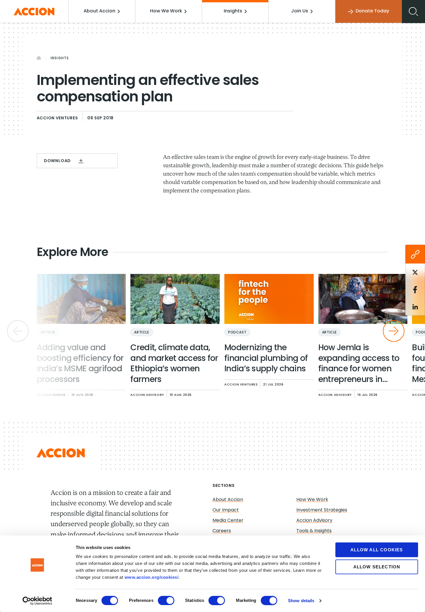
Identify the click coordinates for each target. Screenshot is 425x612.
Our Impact (225, 510)
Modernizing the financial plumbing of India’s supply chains (266, 358)
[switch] (166, 600)
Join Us (299, 11)
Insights (233, 11)
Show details (301, 600)
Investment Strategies (321, 510)
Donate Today (372, 11)
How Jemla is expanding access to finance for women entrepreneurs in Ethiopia (359, 364)
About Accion (99, 11)
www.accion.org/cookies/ (152, 577)
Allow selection (376, 566)
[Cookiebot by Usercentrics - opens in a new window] (37, 600)
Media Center (227, 520)
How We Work (166, 11)
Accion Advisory (314, 520)
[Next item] (393, 331)
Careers (221, 531)
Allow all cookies (376, 549)
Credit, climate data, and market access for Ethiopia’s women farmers (174, 364)
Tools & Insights (314, 531)
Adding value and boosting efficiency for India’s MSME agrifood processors (80, 364)
